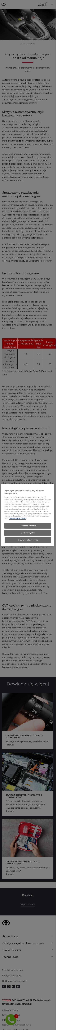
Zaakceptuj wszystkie (28, 525)
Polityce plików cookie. (18, 518)
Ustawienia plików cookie (28, 540)
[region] (27, 515)
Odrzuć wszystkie (28, 533)
